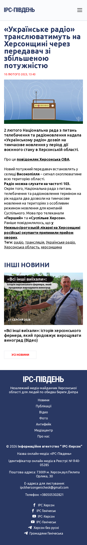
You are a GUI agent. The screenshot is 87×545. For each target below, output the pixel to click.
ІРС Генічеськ (46, 511)
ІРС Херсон (45, 505)
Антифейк (43, 424)
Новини (43, 400)
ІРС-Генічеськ (46, 522)
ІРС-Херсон (46, 516)
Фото (43, 418)
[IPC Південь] (19, 10)
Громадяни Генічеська (46, 533)
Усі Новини (20, 354)
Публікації (43, 406)
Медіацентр (43, 430)
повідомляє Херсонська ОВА (43, 159)
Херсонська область (21, 247)
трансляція (34, 242)
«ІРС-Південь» (60, 453)
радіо (18, 242)
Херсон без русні (46, 527)
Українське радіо (60, 242)
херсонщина (51, 247)
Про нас (43, 436)
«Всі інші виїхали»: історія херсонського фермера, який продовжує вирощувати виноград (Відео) (42, 335)
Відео (43, 412)
